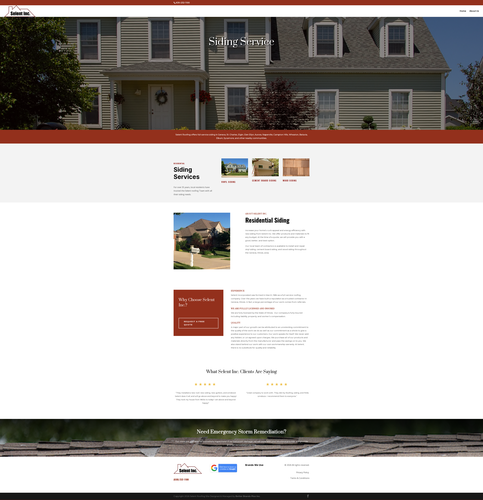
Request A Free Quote (194, 323)
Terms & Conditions (299, 478)
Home (463, 11)
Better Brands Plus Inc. (248, 496)
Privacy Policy (302, 472)
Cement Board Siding (264, 180)
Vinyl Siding (228, 181)
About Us (474, 11)
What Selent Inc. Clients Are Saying (241, 372)
